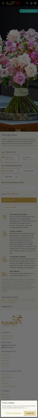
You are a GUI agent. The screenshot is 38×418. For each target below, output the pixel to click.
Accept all (30, 413)
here (25, 408)
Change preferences (13, 413)
